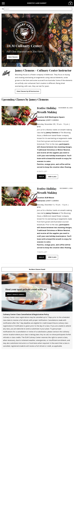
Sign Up (41, 177)
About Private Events (15, 294)
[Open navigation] (3, 3)
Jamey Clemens (52, 120)
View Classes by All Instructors (28, 91)
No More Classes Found (37, 269)
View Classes (13, 57)
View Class (52, 177)
